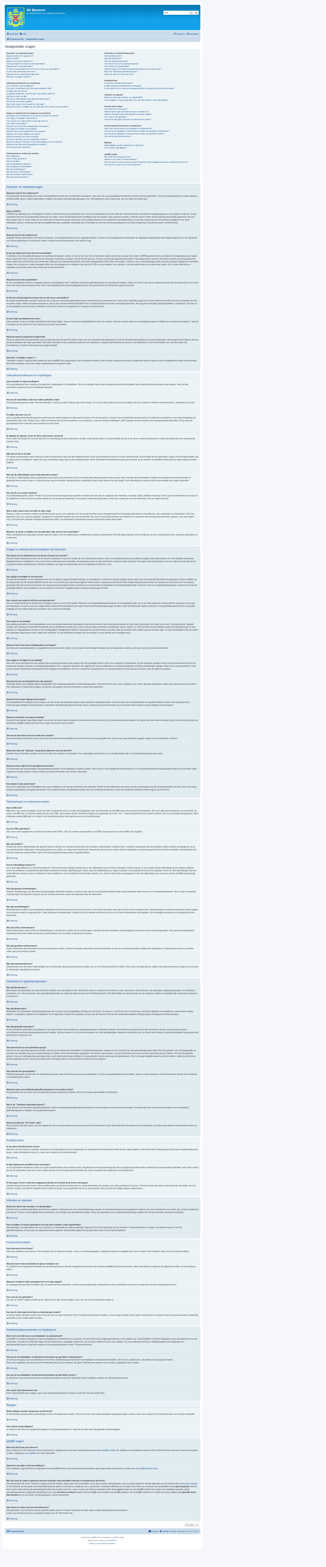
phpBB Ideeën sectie (148, 1468)
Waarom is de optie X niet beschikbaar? (120, 159)
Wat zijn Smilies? (13, 161)
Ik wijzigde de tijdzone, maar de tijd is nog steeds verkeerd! (30, 94)
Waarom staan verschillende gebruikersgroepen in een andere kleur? (132, 69)
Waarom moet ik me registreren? (19, 56)
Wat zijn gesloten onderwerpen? (19, 174)
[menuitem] (23, 34)
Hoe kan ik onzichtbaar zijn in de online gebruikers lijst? (29, 88)
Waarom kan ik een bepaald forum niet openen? (26, 131)
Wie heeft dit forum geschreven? (117, 157)
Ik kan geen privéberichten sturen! (118, 83)
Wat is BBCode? (13, 156)
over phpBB (29, 1453)
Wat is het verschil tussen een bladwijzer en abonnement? (128, 128)
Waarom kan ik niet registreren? (19, 61)
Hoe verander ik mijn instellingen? (20, 86)
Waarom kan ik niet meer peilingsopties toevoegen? (27, 126)
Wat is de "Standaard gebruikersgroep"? (121, 71)
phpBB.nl (113, 1540)
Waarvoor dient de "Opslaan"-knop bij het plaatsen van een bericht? (34, 142)
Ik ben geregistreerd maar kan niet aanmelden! (25, 64)
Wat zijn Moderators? (113, 58)
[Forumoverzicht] (16, 17)
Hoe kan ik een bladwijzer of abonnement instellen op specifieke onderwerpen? (136, 131)
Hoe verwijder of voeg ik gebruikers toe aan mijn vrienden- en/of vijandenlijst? (136, 100)
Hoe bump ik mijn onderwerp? (18, 147)
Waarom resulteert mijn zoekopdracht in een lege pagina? (128, 114)
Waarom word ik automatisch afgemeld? (22, 74)
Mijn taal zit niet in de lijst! (16, 96)
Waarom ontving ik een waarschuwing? (22, 137)
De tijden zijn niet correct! (16, 91)
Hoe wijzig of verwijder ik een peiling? (21, 129)
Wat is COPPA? (12, 58)
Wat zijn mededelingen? (16, 169)
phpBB (93, 1537)
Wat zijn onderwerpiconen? (17, 177)
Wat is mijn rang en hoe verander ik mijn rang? (25, 104)
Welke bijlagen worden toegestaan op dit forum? (124, 145)
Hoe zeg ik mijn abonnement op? (117, 136)
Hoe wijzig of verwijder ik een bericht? (21, 118)
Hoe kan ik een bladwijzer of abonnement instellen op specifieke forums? (134, 134)
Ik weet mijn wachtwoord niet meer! (20, 71)
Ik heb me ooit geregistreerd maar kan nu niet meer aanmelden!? (33, 69)
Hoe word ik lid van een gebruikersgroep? (121, 64)
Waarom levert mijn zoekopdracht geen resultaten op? (126, 112)
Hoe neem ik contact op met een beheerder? (122, 165)
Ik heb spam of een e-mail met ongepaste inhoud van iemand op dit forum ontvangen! (139, 88)
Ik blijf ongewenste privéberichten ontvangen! (122, 86)
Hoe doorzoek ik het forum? (115, 109)
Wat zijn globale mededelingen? (19, 166)
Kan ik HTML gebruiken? (16, 159)
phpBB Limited (109, 1450)
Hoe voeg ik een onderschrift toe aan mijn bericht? (27, 121)
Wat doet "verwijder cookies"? (18, 77)
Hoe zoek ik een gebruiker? (115, 117)
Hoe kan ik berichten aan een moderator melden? (26, 139)
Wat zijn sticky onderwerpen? (18, 172)
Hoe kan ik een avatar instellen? (19, 101)
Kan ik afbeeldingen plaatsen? (18, 164)
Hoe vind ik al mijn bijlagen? (115, 148)
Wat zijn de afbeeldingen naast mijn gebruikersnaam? (28, 99)
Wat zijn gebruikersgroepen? (116, 61)
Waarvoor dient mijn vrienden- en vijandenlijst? (123, 97)
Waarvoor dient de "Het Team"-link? (119, 74)
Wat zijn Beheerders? (113, 56)
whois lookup (190, 1483)
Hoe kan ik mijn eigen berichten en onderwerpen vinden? (127, 119)
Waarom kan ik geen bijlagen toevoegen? (23, 134)
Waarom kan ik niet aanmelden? (19, 66)
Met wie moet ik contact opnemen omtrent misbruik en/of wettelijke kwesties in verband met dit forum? (146, 162)
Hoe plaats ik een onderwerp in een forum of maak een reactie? (32, 116)
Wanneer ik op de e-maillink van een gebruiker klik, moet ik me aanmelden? (37, 107)
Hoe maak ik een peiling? (16, 123)
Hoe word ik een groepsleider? (117, 66)
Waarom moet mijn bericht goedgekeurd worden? (26, 144)
